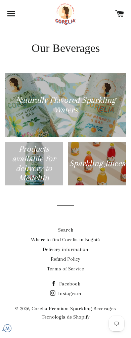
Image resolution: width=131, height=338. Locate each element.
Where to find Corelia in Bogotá (65, 240)
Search (65, 230)
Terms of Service (65, 269)
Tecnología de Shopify (66, 317)
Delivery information (65, 249)
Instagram (69, 293)
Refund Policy (65, 259)
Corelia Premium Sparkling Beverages (74, 309)
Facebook (69, 284)
